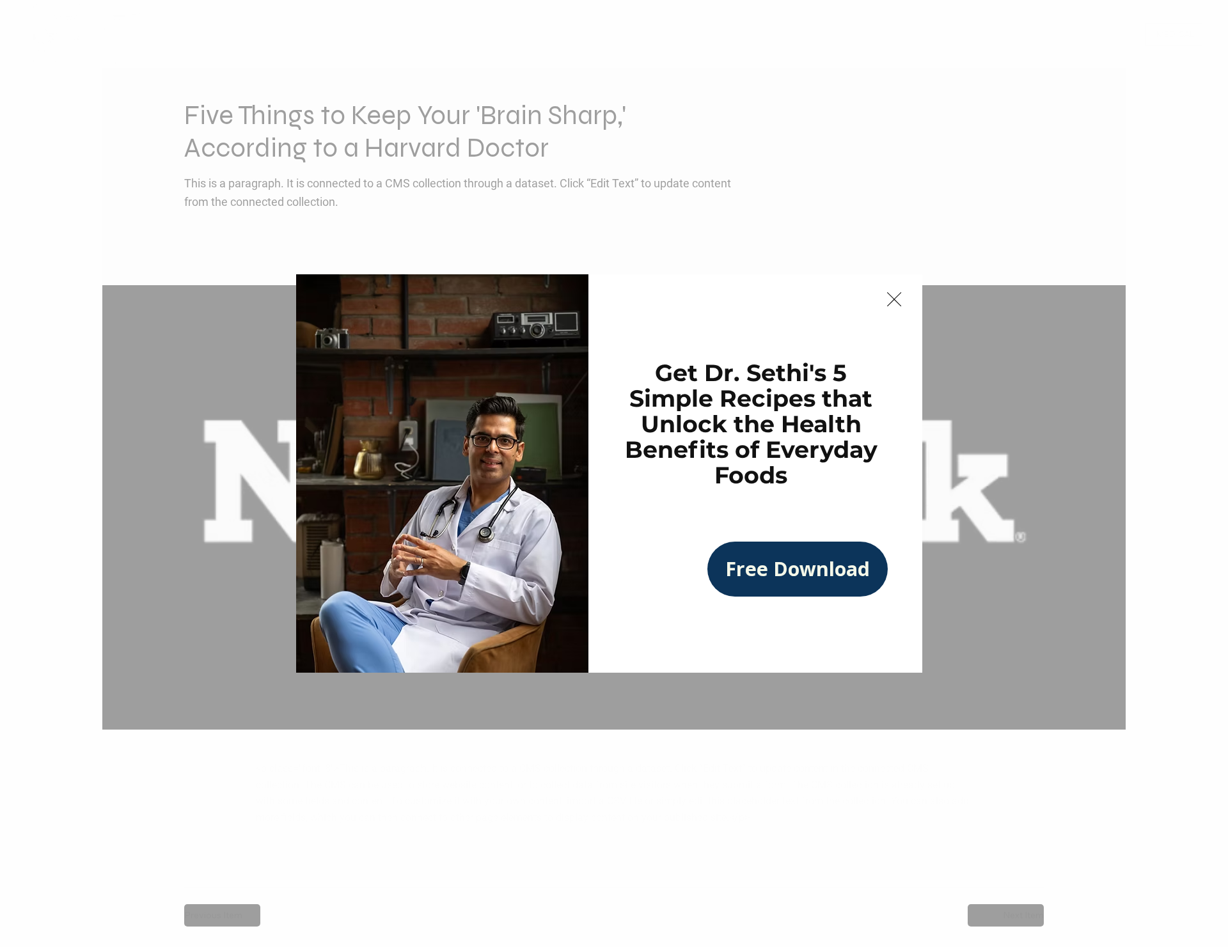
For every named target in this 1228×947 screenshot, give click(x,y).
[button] (894, 300)
